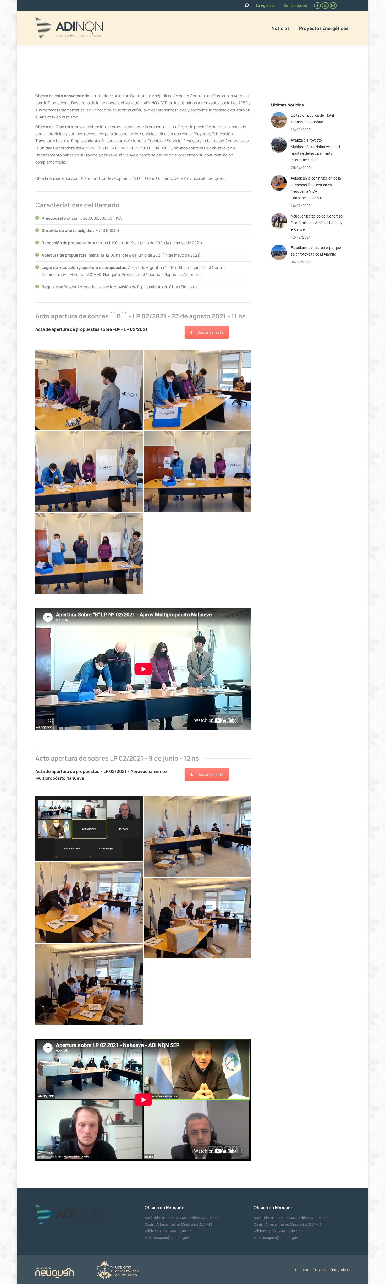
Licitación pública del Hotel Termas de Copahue (312, 118)
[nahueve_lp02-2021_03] (197, 836)
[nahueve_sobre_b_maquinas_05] (197, 390)
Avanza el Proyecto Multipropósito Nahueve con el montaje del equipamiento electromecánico (315, 150)
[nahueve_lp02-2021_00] (89, 984)
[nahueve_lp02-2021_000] (89, 828)
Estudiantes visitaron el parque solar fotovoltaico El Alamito (316, 251)
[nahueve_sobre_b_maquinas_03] (197, 471)
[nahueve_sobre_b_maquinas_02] (89, 553)
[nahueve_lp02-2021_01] (197, 918)
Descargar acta (210, 332)
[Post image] (279, 120)
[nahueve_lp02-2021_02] (89, 902)
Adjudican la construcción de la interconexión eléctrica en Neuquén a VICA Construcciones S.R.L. (316, 188)
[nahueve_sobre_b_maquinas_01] (89, 390)
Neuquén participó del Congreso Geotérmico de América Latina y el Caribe (317, 222)
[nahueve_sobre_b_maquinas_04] (89, 471)
